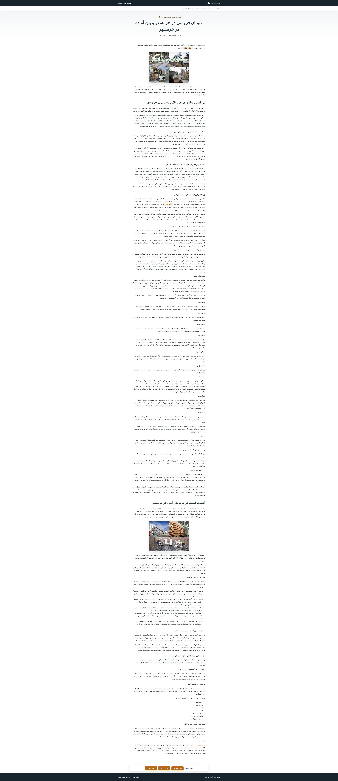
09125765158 (188, 48)
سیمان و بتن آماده (213, 3)
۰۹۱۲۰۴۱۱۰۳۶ (164, 768)
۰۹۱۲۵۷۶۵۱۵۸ (177, 768)
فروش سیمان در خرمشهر (197, 745)
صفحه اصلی (127, 3)
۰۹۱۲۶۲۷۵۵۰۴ (151, 768)
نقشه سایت (121, 777)
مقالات (120, 3)
